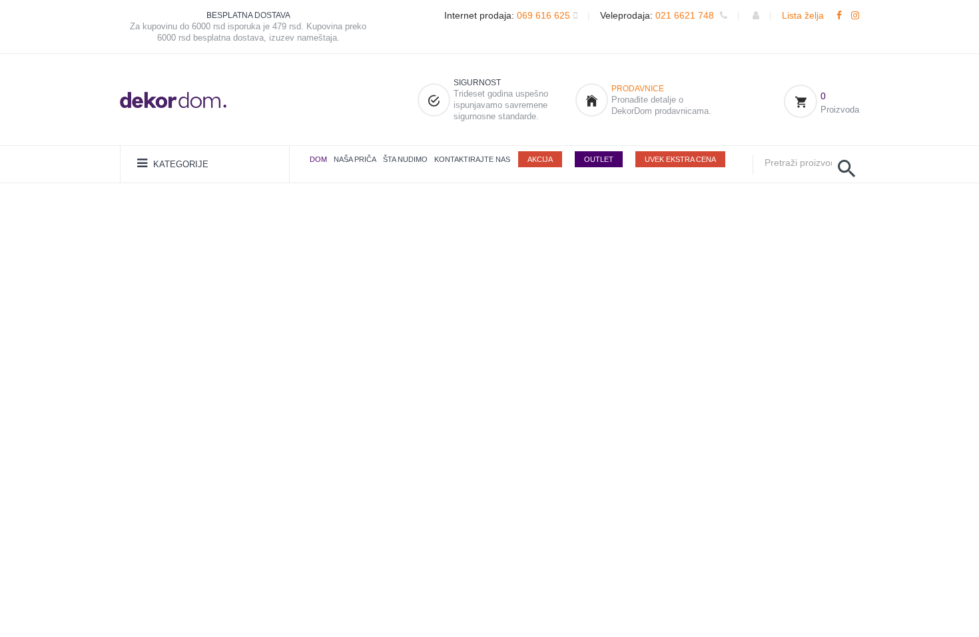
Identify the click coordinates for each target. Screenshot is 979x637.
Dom (318, 159)
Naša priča (355, 159)
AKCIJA (540, 159)
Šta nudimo (405, 159)
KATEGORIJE (179, 164)
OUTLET (598, 159)
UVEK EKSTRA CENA (680, 159)
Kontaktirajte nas (472, 159)
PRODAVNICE (637, 88)
